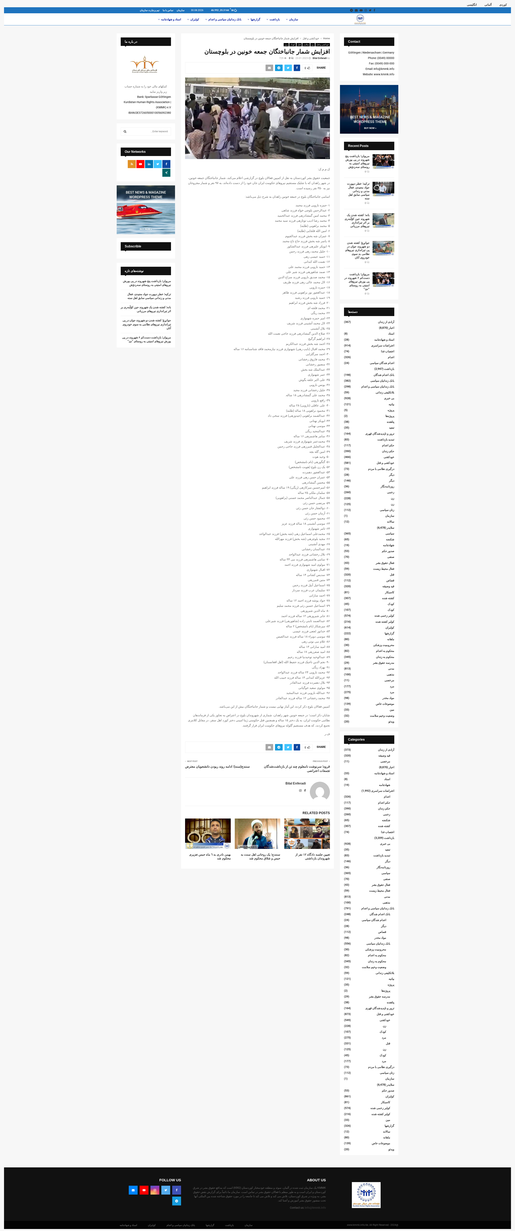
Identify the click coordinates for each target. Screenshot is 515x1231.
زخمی (390, 492)
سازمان (180, 10)
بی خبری (389, 398)
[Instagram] (154, 1190)
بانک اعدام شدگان (384, 374)
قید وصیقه (388, 586)
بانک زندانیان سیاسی (382, 380)
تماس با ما (168, 10)
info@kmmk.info (315, 1207)
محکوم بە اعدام (385, 650)
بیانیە (391, 404)
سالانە (390, 521)
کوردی (503, 4)
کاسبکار (389, 592)
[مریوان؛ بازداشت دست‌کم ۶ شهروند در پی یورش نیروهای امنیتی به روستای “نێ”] (383, 279)
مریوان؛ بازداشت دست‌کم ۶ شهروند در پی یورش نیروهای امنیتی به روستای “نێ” (357, 281)
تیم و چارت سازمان (149, 10)
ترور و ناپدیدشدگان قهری (379, 433)
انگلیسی (472, 4)
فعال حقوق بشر (385, 562)
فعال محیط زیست (383, 568)
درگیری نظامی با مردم (381, 468)
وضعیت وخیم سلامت (382, 715)
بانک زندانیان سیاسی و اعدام (224, 19)
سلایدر (306, 44)
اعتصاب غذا (387, 351)
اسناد (391, 333)
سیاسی (389, 533)
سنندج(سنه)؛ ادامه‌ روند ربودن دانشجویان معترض (217, 766)
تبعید (391, 427)
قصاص (390, 580)
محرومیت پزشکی (383, 645)
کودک (292, 44)
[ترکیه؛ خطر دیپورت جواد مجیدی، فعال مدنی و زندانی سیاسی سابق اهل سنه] (383, 189)
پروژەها (389, 416)
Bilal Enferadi (320, 58)
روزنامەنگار (387, 486)
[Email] (133, 1190)
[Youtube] (144, 1190)
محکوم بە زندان (385, 656)
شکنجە (390, 539)
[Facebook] (176, 1190)
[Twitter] (165, 1190)
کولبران (194, 19)
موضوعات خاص (385, 703)
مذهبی (390, 674)
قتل (299, 44)
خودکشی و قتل (322, 44)
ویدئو (391, 721)
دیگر (391, 474)
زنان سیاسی (387, 510)
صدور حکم (388, 551)
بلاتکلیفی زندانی (385, 392)
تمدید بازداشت (385, 439)
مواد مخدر (388, 698)
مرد (286, 44)
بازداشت (275, 19)
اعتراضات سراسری (382, 345)
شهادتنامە (388, 545)
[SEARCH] (125, 131)
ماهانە (390, 639)
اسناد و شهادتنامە (171, 19)
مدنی (391, 668)
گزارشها (255, 19)
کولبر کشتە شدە (385, 621)
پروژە (391, 410)
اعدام (391, 357)
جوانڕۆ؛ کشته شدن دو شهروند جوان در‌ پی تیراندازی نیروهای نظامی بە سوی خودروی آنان (357, 250)
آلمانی (488, 4)
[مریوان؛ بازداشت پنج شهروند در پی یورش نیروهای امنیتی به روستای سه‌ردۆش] (383, 161)
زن (312, 44)
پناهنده (390, 421)
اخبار (391, 327)
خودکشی (389, 457)
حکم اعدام (388, 445)
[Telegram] (176, 1201)
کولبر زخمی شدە (384, 615)
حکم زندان (388, 451)
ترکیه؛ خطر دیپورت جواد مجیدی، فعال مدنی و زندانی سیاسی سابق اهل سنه (358, 191)
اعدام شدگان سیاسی (382, 363)
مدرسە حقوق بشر (383, 662)
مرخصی (389, 680)
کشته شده (388, 598)
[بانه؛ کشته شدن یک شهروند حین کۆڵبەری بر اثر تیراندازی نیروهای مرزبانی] (383, 220)
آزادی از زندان (386, 322)
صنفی (390, 556)
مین (392, 709)
